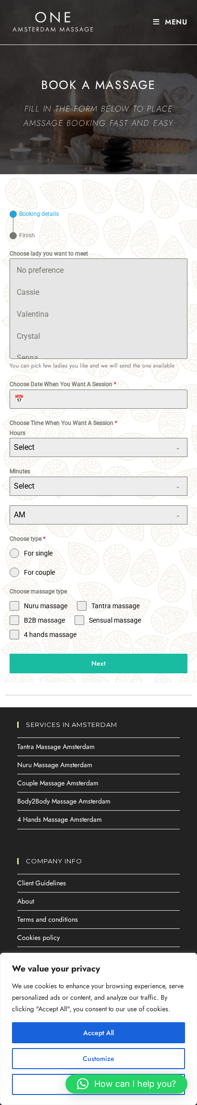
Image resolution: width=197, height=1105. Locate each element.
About (25, 901)
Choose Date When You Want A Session (63, 384)
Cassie (28, 292)
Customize (98, 1058)
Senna (27, 357)
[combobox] (98, 447)
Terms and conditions (47, 919)
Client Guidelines (41, 883)
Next (98, 663)
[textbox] (89, 447)
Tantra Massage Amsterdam (56, 746)
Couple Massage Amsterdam (57, 783)
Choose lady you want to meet (49, 253)
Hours (17, 433)
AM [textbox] (19, 514)
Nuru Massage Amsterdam (54, 765)
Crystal (28, 336)
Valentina (33, 314)
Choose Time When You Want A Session (63, 423)
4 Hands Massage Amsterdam (59, 819)
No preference (40, 270)
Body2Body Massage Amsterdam (63, 801)
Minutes (20, 471)
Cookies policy (38, 937)
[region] (98, 1029)
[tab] (34, 214)
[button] (126, 1084)
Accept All (98, 1033)
